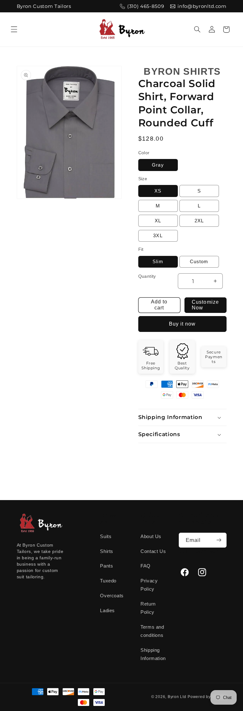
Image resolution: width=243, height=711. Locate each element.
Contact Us (153, 551)
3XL (157, 235)
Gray (158, 165)
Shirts (106, 551)
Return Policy (148, 608)
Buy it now (182, 324)
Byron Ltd (177, 697)
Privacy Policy (149, 585)
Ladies (107, 610)
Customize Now (205, 305)
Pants (106, 565)
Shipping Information (153, 654)
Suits (105, 536)
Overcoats (112, 595)
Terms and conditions (152, 631)
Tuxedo (108, 580)
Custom (199, 261)
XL (158, 220)
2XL (199, 220)
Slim (158, 261)
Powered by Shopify (207, 697)
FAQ (145, 565)
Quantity (147, 276)
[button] (14, 29)
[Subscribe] (218, 540)
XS (157, 191)
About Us (150, 536)
